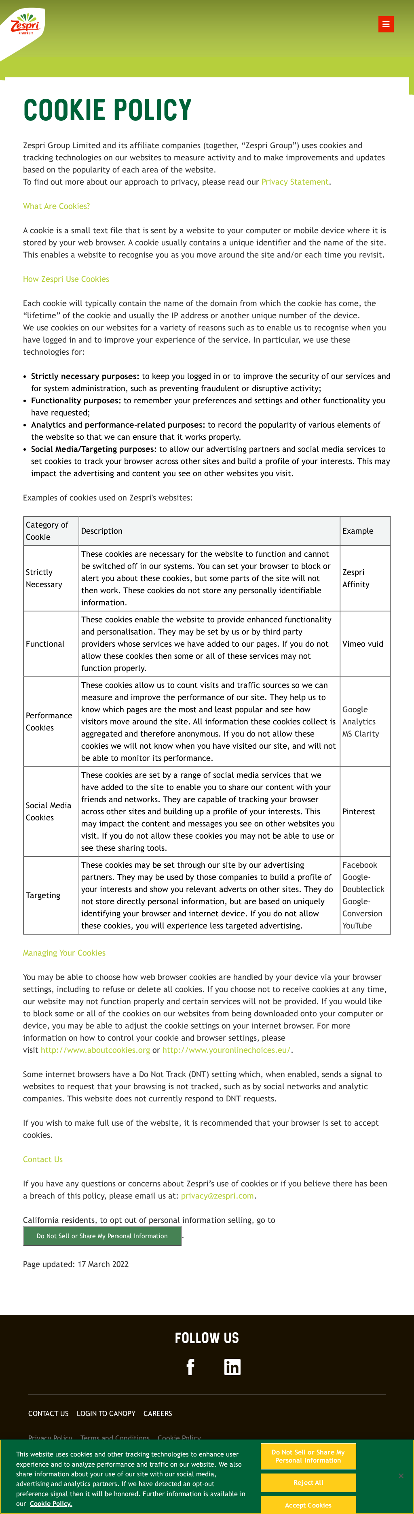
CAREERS (158, 1413)
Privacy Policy (50, 1438)
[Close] (401, 1476)
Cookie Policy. (51, 1504)
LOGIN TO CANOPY (106, 1413)
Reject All (308, 1482)
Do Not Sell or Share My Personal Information (102, 1236)
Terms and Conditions (115, 1438)
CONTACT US (48, 1413)
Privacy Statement (295, 181)
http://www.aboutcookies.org (95, 1049)
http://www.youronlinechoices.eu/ (227, 1049)
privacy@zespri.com (217, 1195)
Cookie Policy (179, 1438)
